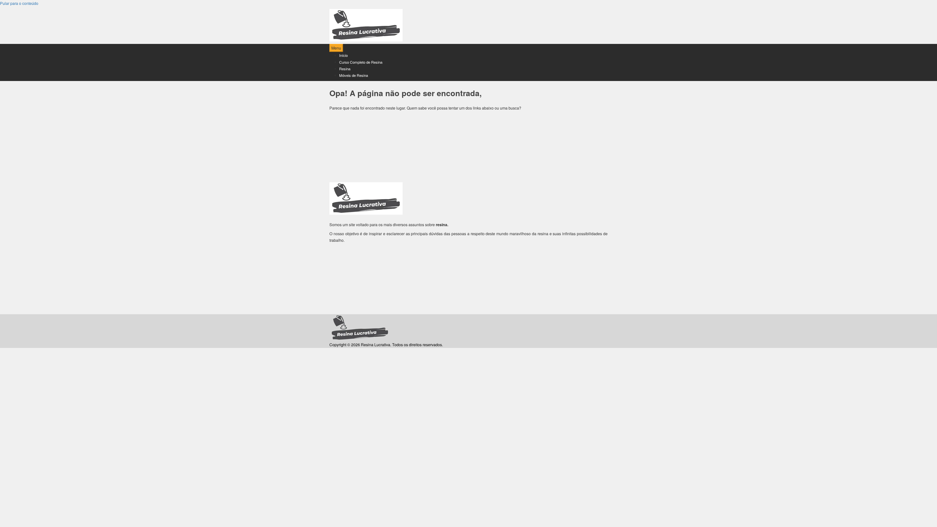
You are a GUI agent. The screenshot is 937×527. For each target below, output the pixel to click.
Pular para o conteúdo (19, 3)
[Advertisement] (468, 148)
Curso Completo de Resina (360, 62)
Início (343, 55)
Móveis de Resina (353, 75)
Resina (344, 68)
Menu (336, 48)
